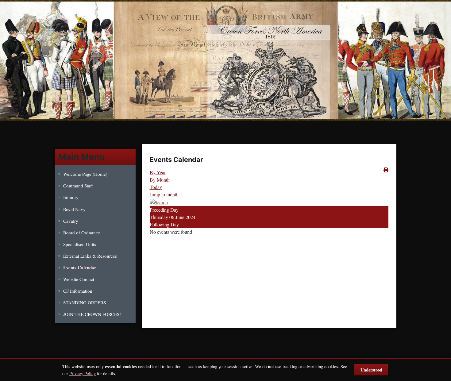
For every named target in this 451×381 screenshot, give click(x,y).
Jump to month (164, 194)
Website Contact (78, 279)
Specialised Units (79, 244)
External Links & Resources (90, 256)
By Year (158, 172)
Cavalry (70, 221)
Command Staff (78, 186)
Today (156, 187)
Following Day (164, 224)
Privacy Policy (82, 373)
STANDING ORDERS (84, 302)
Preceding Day (164, 209)
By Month (160, 179)
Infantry (71, 197)
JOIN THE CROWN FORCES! (92, 314)
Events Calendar (79, 267)
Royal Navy (74, 209)
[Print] (386, 170)
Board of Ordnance (81, 232)
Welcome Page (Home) (85, 174)
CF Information (77, 291)
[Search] (159, 201)
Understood (371, 370)
